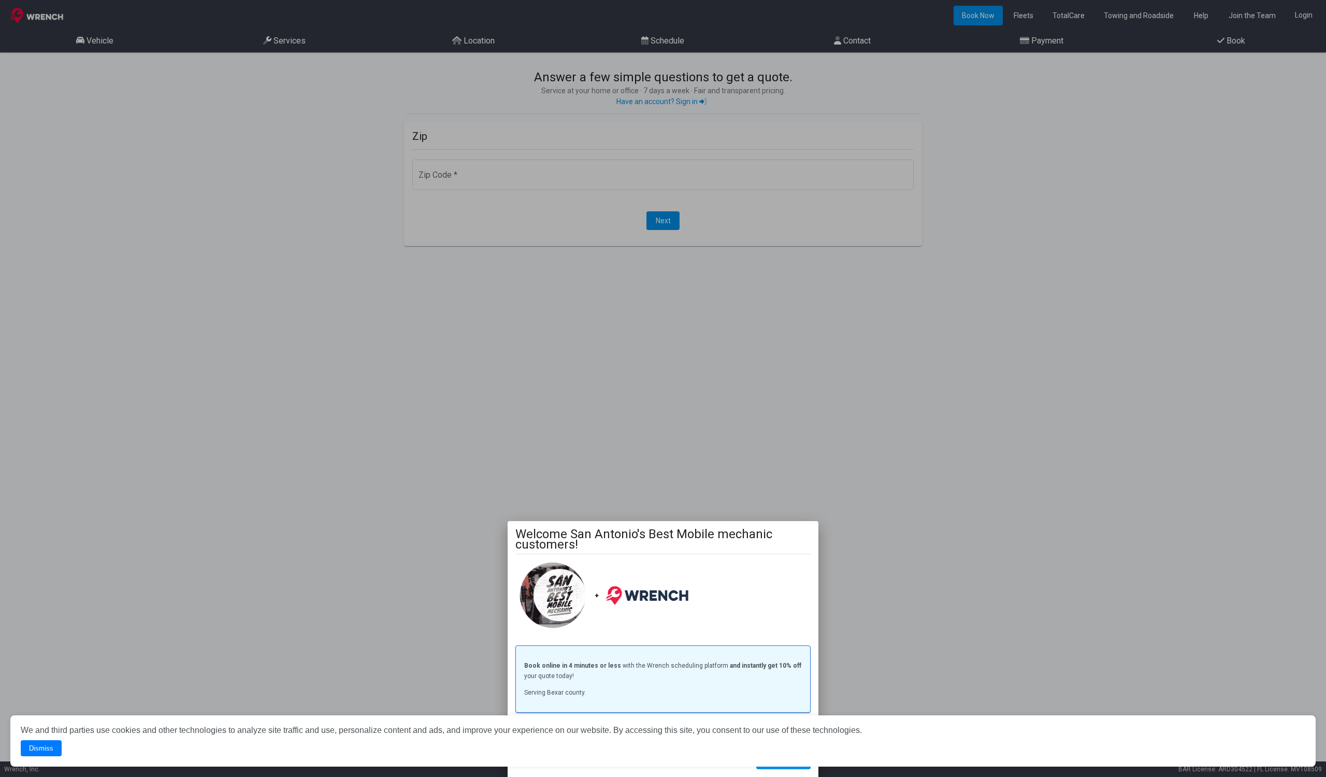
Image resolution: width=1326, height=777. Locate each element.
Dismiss (41, 748)
